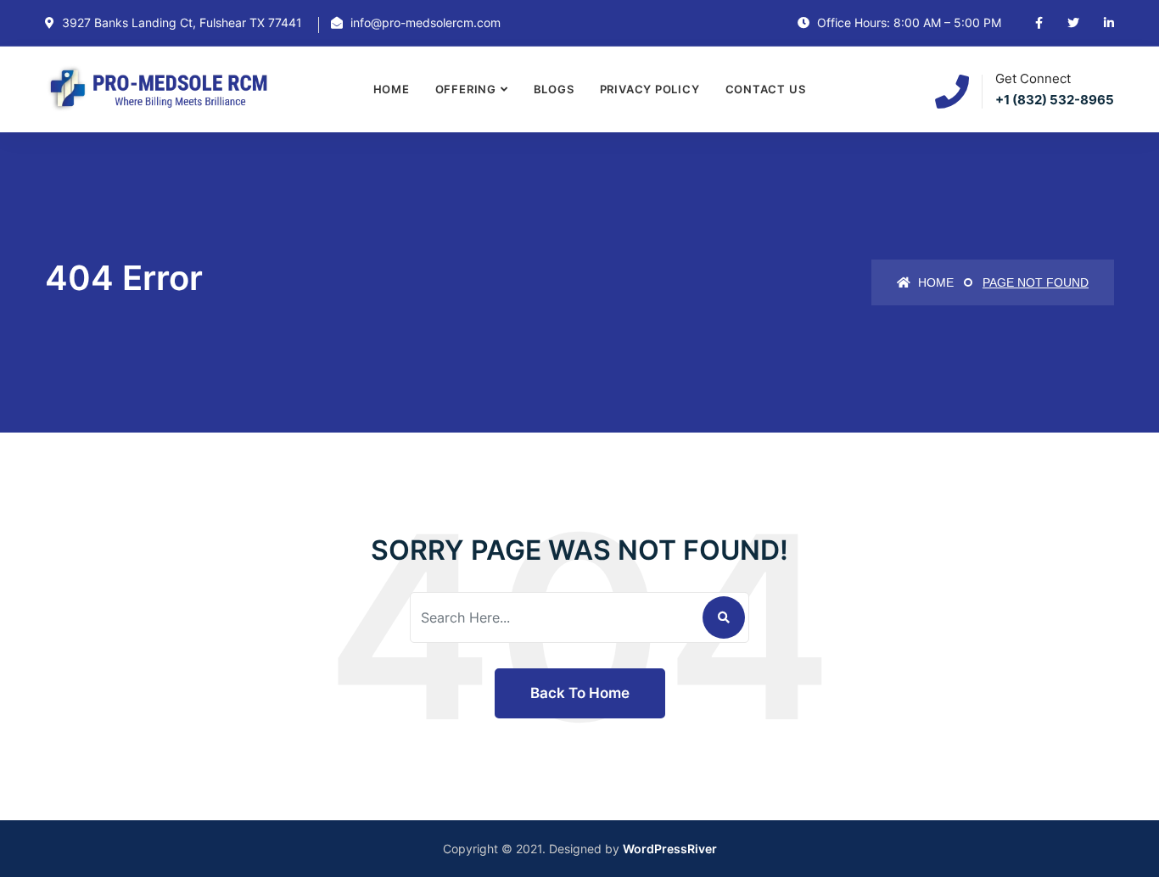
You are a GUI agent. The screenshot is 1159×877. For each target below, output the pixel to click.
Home (391, 89)
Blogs (554, 89)
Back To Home (580, 692)
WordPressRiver (670, 848)
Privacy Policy (650, 89)
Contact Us (765, 89)
